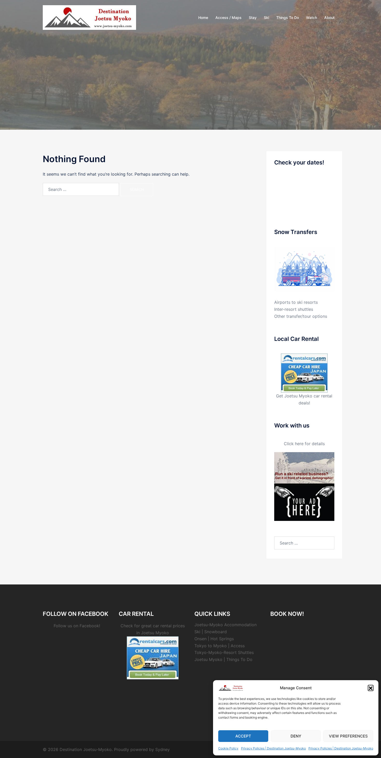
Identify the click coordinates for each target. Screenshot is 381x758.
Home (203, 17)
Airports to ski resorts (296, 302)
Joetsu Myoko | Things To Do (223, 659)
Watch (311, 17)
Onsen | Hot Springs (214, 638)
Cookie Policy (228, 748)
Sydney (162, 749)
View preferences (348, 736)
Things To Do (287, 17)
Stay (253, 17)
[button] (370, 687)
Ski (266, 17)
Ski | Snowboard (210, 631)
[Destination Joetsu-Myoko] (89, 17)
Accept (243, 736)
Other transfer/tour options (300, 316)
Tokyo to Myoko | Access (219, 645)
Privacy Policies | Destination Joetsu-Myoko (273, 748)
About (329, 17)
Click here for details (304, 443)
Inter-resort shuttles (293, 309)
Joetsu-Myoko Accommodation (225, 624)
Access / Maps (228, 17)
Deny (296, 736)
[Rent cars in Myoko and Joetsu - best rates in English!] (304, 372)
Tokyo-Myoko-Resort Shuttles (224, 652)
